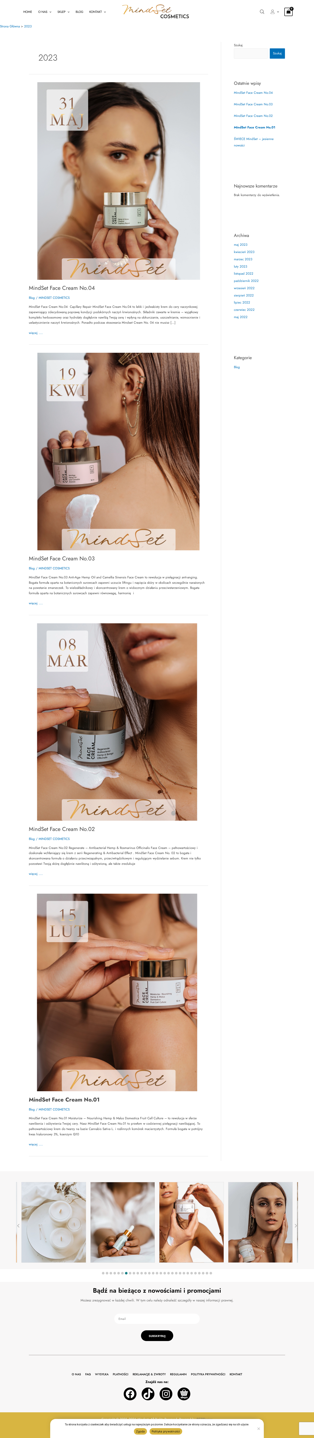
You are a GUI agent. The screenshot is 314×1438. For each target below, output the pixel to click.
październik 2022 (246, 280)
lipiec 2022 (242, 302)
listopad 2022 (243, 273)
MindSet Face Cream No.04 (62, 288)
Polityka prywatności (208, 1374)
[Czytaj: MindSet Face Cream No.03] (118, 451)
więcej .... (36, 333)
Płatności (120, 1374)
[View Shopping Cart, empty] (288, 12)
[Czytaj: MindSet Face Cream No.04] (118, 180)
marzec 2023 (243, 259)
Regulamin (178, 1374)
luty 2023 (240, 266)
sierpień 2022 (244, 295)
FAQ (88, 1374)
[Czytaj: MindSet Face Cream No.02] (118, 721)
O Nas (42, 12)
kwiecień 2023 (244, 252)
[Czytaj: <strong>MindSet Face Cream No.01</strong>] (118, 992)
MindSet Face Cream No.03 (62, 558)
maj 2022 (241, 317)
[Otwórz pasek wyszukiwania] (262, 12)
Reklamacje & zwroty (149, 1374)
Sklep (61, 12)
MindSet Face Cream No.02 (62, 829)
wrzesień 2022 (244, 288)
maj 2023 (240, 244)
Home (27, 12)
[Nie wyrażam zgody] (258, 1428)
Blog (79, 12)
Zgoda (140, 1431)
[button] (49, 11)
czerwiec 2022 (244, 309)
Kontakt (95, 12)
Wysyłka (102, 1374)
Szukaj (238, 45)
